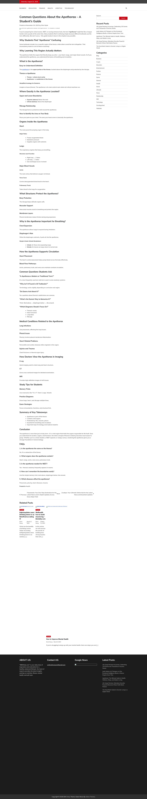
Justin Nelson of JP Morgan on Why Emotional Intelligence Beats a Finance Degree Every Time (113, 673)
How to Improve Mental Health (57, 639)
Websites (99, 108)
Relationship (99, 96)
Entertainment (100, 68)
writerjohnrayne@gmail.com (56, 665)
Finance (42, 8)
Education (33, 8)
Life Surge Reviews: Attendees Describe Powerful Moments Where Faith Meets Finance (113, 685)
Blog (97, 56)
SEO (97, 99)
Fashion (98, 71)
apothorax (25, 69)
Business (22, 8)
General (98, 80)
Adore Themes (90, 797)
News (98, 93)
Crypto (98, 62)
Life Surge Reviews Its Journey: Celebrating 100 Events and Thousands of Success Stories (114, 666)
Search (98, 16)
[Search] (126, 8)
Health (50, 8)
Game (98, 77)
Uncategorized (100, 105)
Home (98, 87)
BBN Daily (67, 797)
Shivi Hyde (44, 25)
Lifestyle (58, 8)
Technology (69, 8)
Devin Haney (49, 642)
